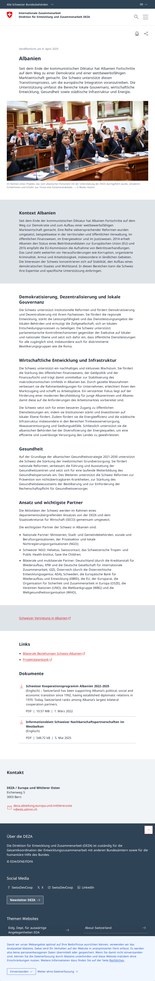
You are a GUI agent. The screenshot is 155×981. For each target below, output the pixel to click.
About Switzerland (98, 928)
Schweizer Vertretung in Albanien (43, 618)
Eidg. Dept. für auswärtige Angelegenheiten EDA (27, 930)
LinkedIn (88, 887)
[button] (148, 830)
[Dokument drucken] (136, 33)
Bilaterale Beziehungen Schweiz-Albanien (52, 653)
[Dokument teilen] (145, 33)
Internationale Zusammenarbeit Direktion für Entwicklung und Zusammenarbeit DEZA (54, 14)
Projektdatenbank (36, 659)
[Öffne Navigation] (145, 17)
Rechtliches (116, 960)
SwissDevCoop (22, 887)
